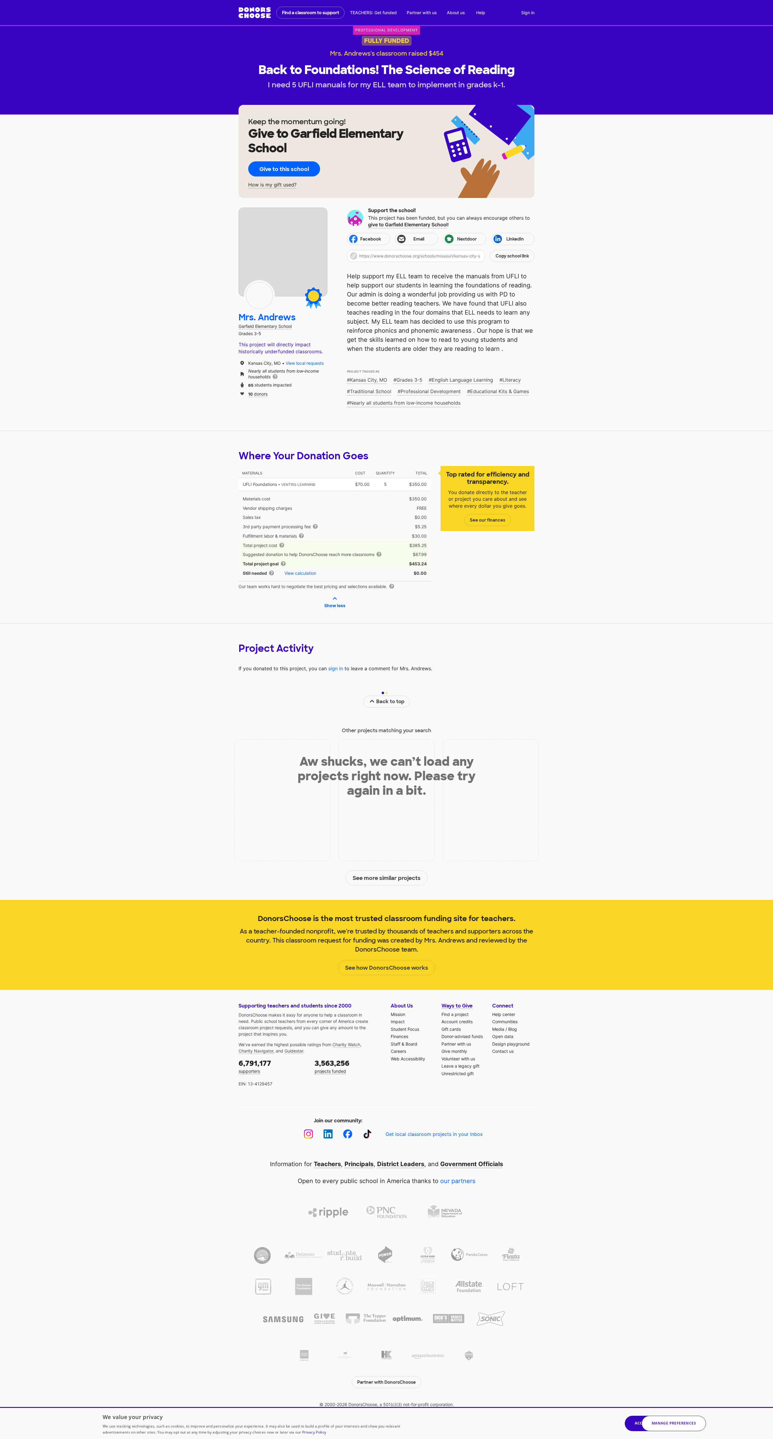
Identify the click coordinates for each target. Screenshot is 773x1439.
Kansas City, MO (368, 380)
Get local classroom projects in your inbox (434, 1134)
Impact (398, 1021)
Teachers (327, 1164)
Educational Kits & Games (499, 391)
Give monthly (454, 1051)
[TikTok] (367, 1134)
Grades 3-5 (409, 380)
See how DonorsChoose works (386, 968)
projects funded (332, 1066)
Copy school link (512, 256)
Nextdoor (467, 239)
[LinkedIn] (328, 1134)
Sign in (527, 12)
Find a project (455, 1014)
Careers (398, 1051)
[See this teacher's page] (259, 295)
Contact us (503, 1051)
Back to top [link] (390, 701)
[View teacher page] (283, 252)
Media (498, 1029)
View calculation (300, 573)
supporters (255, 1066)
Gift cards (451, 1029)
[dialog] (386, 1423)
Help (480, 12)
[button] (440, 256)
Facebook (370, 239)
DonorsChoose (255, 12)
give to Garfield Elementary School (407, 225)
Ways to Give (457, 1006)
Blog (512, 1029)
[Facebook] (347, 1134)
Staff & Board (404, 1043)
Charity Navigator (256, 1050)
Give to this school (284, 169)
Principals (359, 1164)
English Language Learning (462, 380)
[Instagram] (308, 1134)
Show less (334, 605)
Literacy (511, 380)
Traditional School (370, 391)
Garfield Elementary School (265, 326)
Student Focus (405, 1029)
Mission (398, 1014)
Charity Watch (346, 1044)
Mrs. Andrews (267, 317)
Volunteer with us (458, 1058)
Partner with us (422, 12)
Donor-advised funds (462, 1036)
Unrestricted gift (457, 1073)
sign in (335, 668)
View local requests (305, 363)
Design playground (511, 1043)
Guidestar (293, 1050)
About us (456, 12)
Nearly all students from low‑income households (405, 403)
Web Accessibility (408, 1058)
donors (258, 393)
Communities (505, 1021)
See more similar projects (387, 878)
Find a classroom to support (310, 12)
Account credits (457, 1021)
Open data (502, 1036)
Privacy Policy (314, 1432)
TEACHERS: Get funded (373, 12)
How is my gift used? (272, 185)
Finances (399, 1036)
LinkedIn (515, 239)
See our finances (487, 520)
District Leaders (400, 1164)
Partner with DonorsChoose (386, 1382)
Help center (503, 1014)
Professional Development (431, 391)
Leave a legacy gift (460, 1066)
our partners (457, 1181)
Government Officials (471, 1164)
